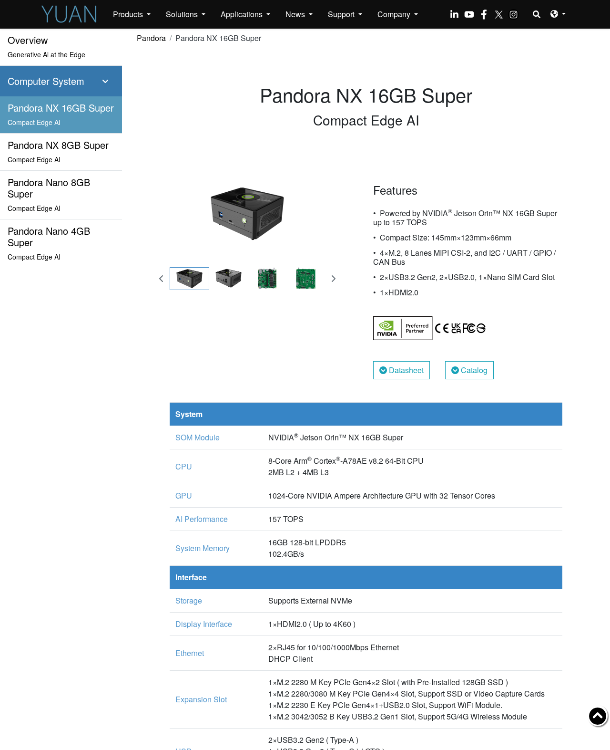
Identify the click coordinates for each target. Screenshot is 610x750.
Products (129, 14)
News (296, 14)
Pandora (151, 37)
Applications (242, 14)
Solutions (183, 14)
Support (342, 14)
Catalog (473, 370)
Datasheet (405, 370)
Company (394, 14)
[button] (558, 13)
